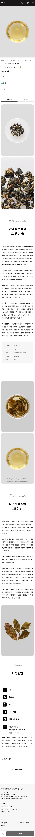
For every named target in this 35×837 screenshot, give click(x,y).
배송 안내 (3, 89)
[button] (17, 84)
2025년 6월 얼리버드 (13, 60)
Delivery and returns (24, 822)
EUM (3, 3)
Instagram (4, 822)
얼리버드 (5, 60)
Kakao (3, 825)
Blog (2, 820)
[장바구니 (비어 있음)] (28, 3)
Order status (22, 820)
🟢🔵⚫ (3, 83)
